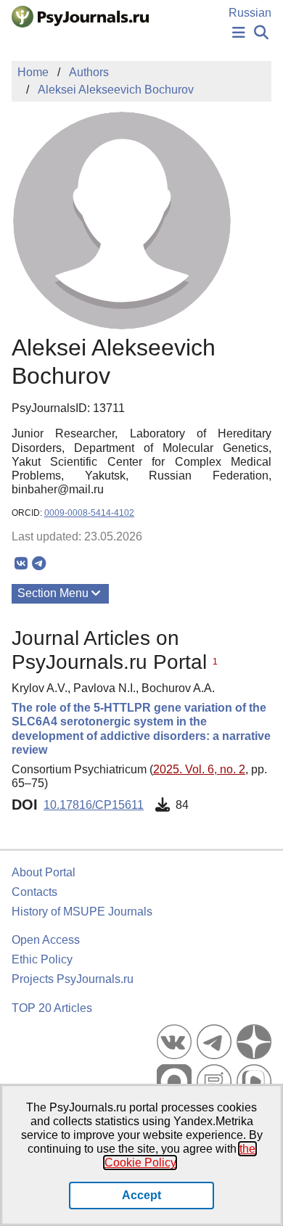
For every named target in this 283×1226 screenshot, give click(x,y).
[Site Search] (261, 33)
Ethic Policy (42, 959)
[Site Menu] (238, 33)
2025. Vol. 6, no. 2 (199, 769)
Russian (250, 13)
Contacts (34, 892)
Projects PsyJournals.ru (73, 979)
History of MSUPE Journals (82, 911)
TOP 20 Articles (52, 1008)
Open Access (46, 940)
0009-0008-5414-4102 (89, 513)
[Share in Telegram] (39, 564)
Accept (141, 1195)
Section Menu (53, 593)
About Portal (43, 872)
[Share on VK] (21, 564)
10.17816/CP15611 (94, 805)
